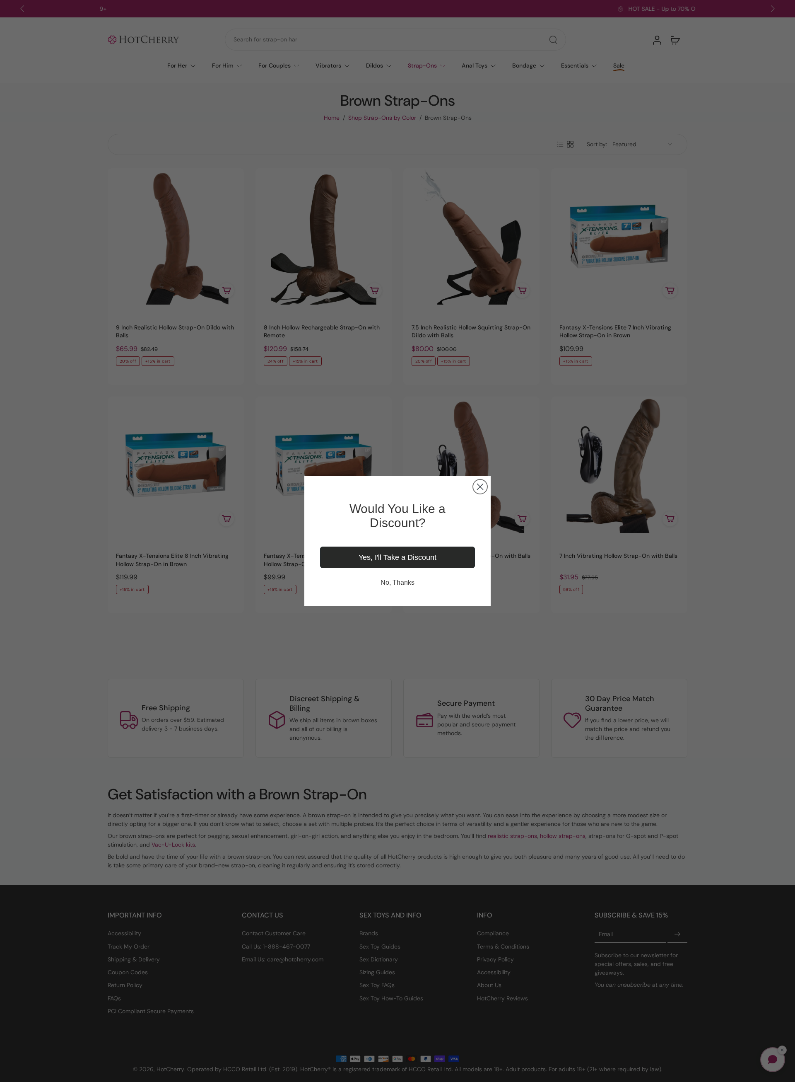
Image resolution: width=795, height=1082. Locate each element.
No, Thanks (397, 582)
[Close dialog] (480, 486)
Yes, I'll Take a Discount (397, 557)
